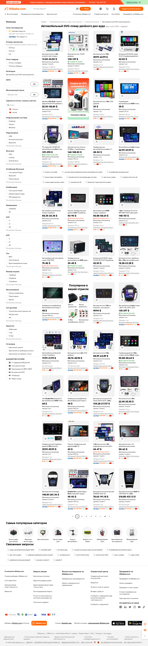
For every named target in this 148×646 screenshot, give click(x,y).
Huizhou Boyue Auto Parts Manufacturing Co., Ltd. (52, 226)
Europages (107, 633)
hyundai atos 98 (76, 182)
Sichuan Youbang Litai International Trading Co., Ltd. (52, 275)
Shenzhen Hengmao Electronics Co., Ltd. (104, 162)
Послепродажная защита (42, 591)
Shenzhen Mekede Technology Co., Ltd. (52, 164)
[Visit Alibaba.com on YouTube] (139, 607)
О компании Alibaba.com (14, 571)
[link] (145, 624)
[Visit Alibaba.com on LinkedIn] (125, 607)
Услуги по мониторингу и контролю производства (42, 597)
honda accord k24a (51, 172)
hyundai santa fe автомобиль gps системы (83, 177)
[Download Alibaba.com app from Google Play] (135, 623)
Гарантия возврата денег (42, 580)
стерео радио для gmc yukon (54, 182)
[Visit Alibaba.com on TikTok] (143, 607)
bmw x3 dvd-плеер (83, 555)
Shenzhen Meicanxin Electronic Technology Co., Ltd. (104, 116)
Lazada (74, 633)
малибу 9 (59, 560)
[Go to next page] (110, 516)
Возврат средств (97, 591)
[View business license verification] (95, 642)
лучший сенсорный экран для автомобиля (88, 550)
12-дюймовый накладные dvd (118, 172)
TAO (92, 633)
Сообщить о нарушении (99, 604)
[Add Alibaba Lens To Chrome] (39, 623)
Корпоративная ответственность (11, 586)
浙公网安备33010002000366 (112, 642)
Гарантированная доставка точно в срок (43, 586)
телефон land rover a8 (129, 177)
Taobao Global (84, 633)
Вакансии (8, 591)
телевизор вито (65, 555)
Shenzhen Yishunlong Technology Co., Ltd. (129, 116)
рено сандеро (119, 555)
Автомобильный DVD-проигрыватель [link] (116, 22)
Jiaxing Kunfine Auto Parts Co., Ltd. (52, 69)
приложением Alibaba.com (98, 623)
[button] (77, 8)
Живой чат (94, 583)
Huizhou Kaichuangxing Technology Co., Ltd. (129, 223)
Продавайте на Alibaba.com (129, 579)
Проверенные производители (73, 579)
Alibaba (43, 22)
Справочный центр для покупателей (99, 577)
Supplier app (67, 623)
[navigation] (22, 269)
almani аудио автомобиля (53, 177)
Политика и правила (40, 602)
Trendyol (99, 633)
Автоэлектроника (92, 22)
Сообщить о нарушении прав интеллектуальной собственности (101, 598)
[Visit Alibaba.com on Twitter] (130, 607)
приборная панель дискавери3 (20, 560)
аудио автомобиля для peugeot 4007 (22, 550)
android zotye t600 (102, 555)
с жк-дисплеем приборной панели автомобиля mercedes (83, 172)
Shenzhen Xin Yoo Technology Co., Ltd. (78, 272)
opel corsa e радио (109, 177)
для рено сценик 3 (43, 560)
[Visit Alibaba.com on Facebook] (120, 607)
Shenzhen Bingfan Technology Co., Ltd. (78, 71)
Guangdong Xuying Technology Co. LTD (78, 227)
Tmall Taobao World (63, 633)
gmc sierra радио (15, 555)
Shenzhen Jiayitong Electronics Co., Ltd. (78, 164)
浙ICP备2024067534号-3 (133, 642)
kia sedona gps (62, 550)
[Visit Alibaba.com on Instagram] (134, 607)
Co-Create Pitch (10, 580)
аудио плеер (135, 555)
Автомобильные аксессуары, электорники (66, 22)
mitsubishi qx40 (46, 550)
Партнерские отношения (128, 598)
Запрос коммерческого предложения (71, 584)
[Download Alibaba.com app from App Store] (118, 623)
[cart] (107, 9)
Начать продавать (126, 583)
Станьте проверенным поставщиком (127, 593)
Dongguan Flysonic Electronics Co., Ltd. (52, 116)
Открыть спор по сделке (100, 587)
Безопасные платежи (41, 576)
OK (34, 84)
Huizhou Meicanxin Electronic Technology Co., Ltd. (104, 67)
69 (105, 516)
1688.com (50, 633)
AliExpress (41, 633)
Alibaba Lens (17, 623)
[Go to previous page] (73, 516)
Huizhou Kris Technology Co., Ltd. (129, 157)
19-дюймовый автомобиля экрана (120, 550)
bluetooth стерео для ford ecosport (99, 182)
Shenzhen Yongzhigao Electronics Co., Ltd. (104, 227)
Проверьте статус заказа (128, 587)
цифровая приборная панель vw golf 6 (40, 555)
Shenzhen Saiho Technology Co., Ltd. (129, 69)
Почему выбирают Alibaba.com (16, 576)
